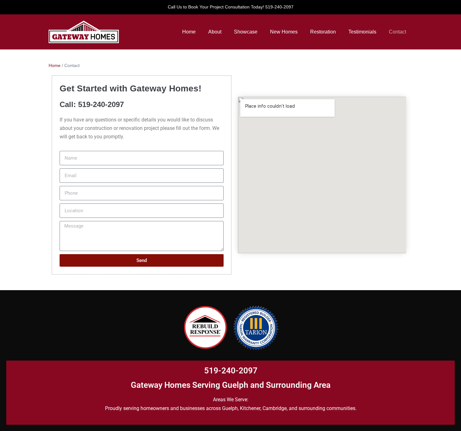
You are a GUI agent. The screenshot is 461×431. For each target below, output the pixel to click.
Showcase (245, 31)
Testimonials (362, 31)
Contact (397, 31)
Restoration (323, 31)
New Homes (284, 31)
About (214, 31)
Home (189, 31)
